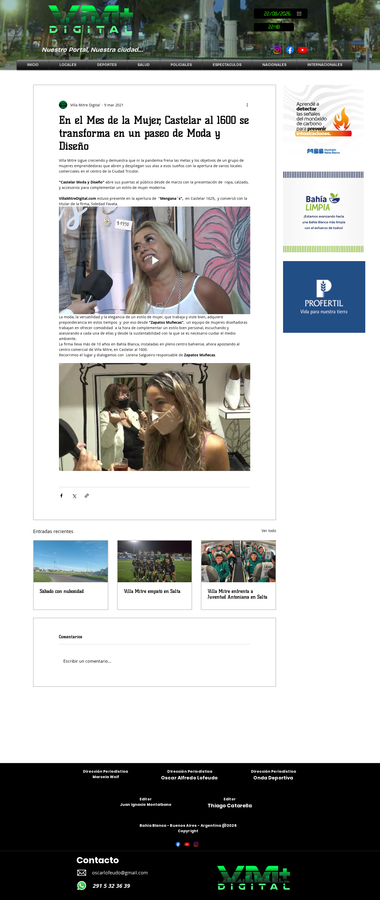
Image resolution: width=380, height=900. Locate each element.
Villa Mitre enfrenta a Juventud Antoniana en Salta (237, 594)
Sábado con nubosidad (62, 591)
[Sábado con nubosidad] (71, 561)
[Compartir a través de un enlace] (86, 495)
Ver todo (269, 530)
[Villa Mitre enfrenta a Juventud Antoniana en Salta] (238, 561)
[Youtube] (303, 50)
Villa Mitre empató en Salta (152, 591)
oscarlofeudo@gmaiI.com (120, 872)
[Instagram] (277, 50)
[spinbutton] (274, 27)
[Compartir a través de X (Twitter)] (74, 495)
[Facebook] (290, 50)
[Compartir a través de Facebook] (61, 495)
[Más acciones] (247, 105)
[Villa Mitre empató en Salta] (155, 561)
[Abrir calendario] (299, 14)
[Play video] (154, 260)
